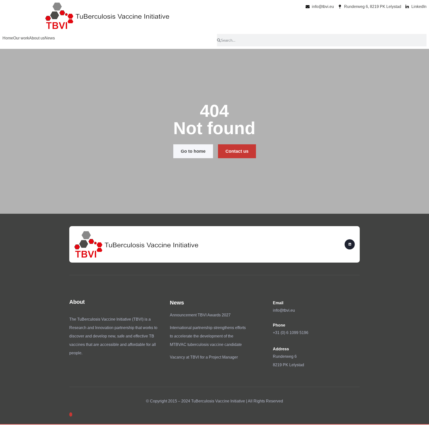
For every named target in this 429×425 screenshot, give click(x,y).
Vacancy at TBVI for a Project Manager (204, 357)
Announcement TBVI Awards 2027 (200, 315)
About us (37, 38)
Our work (21, 38)
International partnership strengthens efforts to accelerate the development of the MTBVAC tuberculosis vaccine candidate (208, 336)
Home (7, 38)
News (50, 38)
